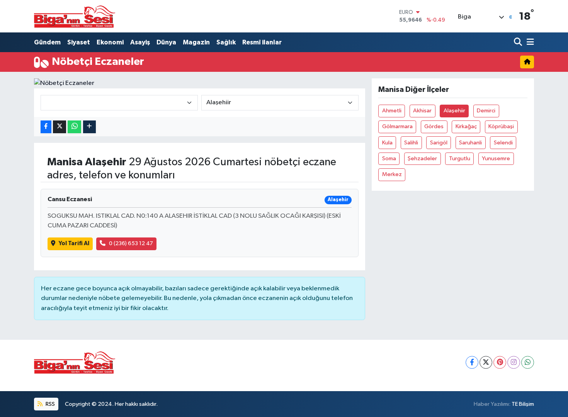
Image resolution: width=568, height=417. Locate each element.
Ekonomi (110, 42)
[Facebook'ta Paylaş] (46, 126)
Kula (387, 143)
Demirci (486, 111)
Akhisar (422, 111)
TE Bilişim (523, 404)
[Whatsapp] (527, 362)
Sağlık (226, 42)
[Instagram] (513, 362)
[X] (486, 362)
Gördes (434, 126)
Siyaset (78, 42)
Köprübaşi (501, 126)
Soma (389, 158)
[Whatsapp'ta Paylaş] (74, 126)
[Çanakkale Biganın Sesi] (74, 16)
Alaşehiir (454, 111)
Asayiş (140, 42)
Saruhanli (470, 143)
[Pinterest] (499, 362)
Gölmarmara (397, 126)
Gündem (47, 42)
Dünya (166, 42)
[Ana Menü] (529, 42)
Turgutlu (459, 158)
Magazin (196, 42)
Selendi (503, 143)
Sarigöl (438, 143)
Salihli (411, 143)
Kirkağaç (466, 126)
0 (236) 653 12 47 (131, 243)
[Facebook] (472, 362)
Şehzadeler (422, 158)
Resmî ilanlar (262, 42)
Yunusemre (496, 158)
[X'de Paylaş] (59, 126)
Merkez (392, 174)
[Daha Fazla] (89, 126)
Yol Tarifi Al (74, 243)
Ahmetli (391, 111)
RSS (49, 404)
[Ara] (519, 42)
